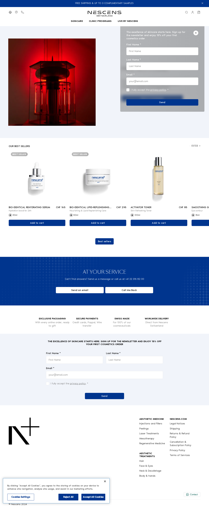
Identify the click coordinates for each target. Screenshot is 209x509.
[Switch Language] (10, 12)
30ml (15, 215)
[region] (56, 490)
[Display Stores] (16, 12)
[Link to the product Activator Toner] (159, 177)
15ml (197, 215)
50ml (75, 215)
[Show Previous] (189, 146)
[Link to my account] (192, 12)
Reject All (68, 497)
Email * (50, 368)
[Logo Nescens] (24, 447)
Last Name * (113, 353)
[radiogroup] (37, 215)
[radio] (10, 215)
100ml (137, 215)
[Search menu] (186, 12)
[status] (162, 68)
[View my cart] (198, 12)
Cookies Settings (20, 497)
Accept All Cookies (93, 497)
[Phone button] (22, 12)
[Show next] (200, 146)
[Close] (195, 33)
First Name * (53, 353)
